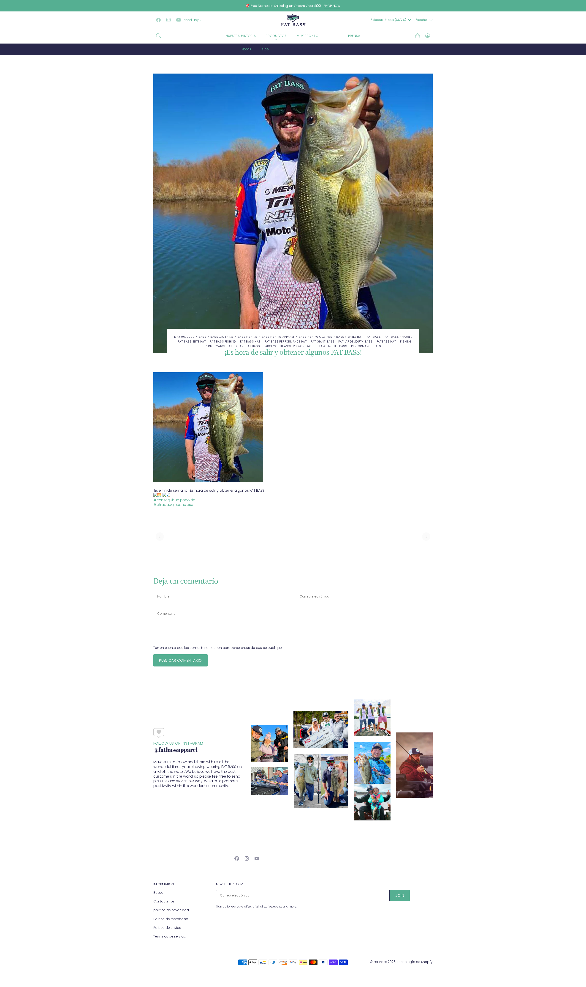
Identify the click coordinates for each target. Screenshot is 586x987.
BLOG (333, 35)
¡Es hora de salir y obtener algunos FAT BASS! (312, 49)
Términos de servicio (169, 936)
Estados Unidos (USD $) (388, 20)
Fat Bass (380, 962)
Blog (265, 49)
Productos (276, 35)
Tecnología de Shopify (415, 962)
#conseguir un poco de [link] (174, 500)
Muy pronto (307, 35)
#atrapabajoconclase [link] (173, 504)
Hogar (246, 49)
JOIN (399, 895)
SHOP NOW (332, 5)
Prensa (354, 35)
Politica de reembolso (170, 919)
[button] (158, 36)
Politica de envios (167, 927)
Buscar (159, 892)
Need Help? (192, 20)
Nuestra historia (241, 35)
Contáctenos (163, 901)
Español (422, 20)
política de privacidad (171, 910)
